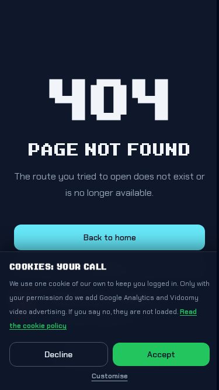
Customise (110, 376)
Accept (161, 354)
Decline (58, 354)
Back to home (110, 237)
